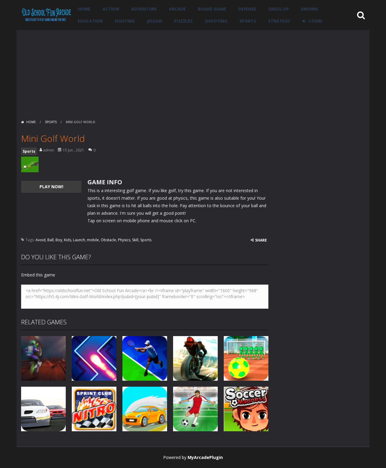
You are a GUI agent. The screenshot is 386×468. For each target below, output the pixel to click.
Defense (247, 9)
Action (111, 9)
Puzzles (183, 21)
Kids (67, 239)
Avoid (41, 239)
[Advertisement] (193, 72)
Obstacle (108, 239)
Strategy (279, 21)
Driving (309, 9)
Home (84, 9)
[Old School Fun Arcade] (46, 14)
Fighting (125, 21)
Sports (247, 21)
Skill (135, 239)
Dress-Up (278, 9)
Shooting (216, 21)
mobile (93, 239)
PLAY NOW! (51, 186)
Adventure (144, 9)
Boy (58, 239)
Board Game (212, 9)
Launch (79, 239)
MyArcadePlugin (205, 457)
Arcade (177, 9)
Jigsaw (154, 21)
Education (90, 21)
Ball (50, 239)
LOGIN (315, 21)
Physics (124, 239)
